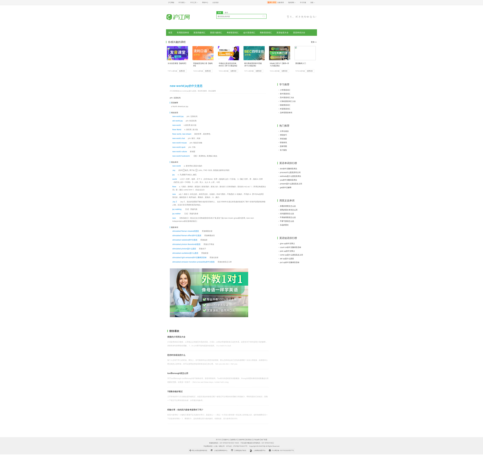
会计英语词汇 (249, 32)
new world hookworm (181, 156)
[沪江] (181, 17)
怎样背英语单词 (286, 112)
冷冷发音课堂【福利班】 (177, 63)
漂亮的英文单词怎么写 (288, 210)
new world (176, 125)
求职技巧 (283, 135)
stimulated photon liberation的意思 (186, 244)
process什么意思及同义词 (290, 172)
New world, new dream (181, 134)
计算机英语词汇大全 (288, 101)
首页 (170, 32)
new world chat (178, 138)
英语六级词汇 (216, 32)
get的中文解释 (285, 187)
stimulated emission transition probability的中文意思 (193, 262)
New (174, 186)
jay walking (177, 209)
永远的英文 (284, 225)
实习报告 (283, 150)
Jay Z (174, 202)
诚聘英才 (234, 440)
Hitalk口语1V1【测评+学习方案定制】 (279, 64)
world (174, 179)
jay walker (176, 213)
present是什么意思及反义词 (291, 184)
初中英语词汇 (285, 94)
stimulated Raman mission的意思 (185, 231)
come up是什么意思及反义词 (291, 255)
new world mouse (179, 143)
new (174, 194)
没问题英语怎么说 (287, 213)
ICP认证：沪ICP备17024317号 (236, 446)
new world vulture (179, 151)
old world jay (177, 121)
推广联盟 (264, 440)
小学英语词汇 (285, 90)
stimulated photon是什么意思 (184, 249)
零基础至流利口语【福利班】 (203, 64)
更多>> (314, 42)
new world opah (178, 147)
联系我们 (249, 440)
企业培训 (215, 2)
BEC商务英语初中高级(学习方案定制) (253, 64)
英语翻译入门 (300, 63)
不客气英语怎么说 (287, 221)
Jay (173, 170)
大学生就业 (284, 131)
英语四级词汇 (199, 32)
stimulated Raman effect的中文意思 (186, 235)
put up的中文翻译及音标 (289, 262)
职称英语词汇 (285, 105)
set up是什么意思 (287, 258)
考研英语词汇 (233, 32)
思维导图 (283, 146)
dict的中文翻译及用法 (288, 168)
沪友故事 (257, 440)
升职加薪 (283, 139)
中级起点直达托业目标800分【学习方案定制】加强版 (228, 64)
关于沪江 (219, 440)
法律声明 (241, 440)
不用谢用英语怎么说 (288, 217)
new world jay (178, 116)
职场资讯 (283, 142)
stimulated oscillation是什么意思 (185, 253)
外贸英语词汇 (285, 109)
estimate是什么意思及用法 (290, 176)
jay (173, 175)
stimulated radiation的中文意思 (184, 240)
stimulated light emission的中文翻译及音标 (189, 257)
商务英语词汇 (266, 32)
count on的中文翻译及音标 (290, 247)
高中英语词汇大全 (287, 97)
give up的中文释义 (287, 243)
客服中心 (226, 440)
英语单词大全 (299, 32)
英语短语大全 (282, 32)
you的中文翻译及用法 (288, 180)
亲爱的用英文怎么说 (288, 206)
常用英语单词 (183, 32)
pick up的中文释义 (287, 251)
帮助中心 (205, 2)
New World (176, 129)
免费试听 (182, 71)
